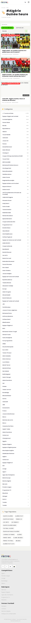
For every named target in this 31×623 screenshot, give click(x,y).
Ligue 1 (3, 573)
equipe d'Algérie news (9, 525)
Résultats (4, 600)
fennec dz (19, 519)
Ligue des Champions (7, 595)
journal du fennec (9, 534)
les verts (6, 522)
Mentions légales (6, 611)
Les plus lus (19, 28)
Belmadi (18, 540)
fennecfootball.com (15, 621)
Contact (4, 608)
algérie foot (19, 516)
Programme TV (6, 597)
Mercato (4, 589)
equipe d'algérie (8, 516)
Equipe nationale (8, 519)
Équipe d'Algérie (6, 592)
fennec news (7, 537)
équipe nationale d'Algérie (11, 531)
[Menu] (28, 2)
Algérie (19, 534)
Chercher (4, 31)
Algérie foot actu (8, 544)
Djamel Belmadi (18, 537)
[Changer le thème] (25, 2)
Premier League (6, 576)
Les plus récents (7, 28)
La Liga (3, 578)
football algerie (8, 528)
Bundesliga (4, 581)
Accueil (3, 7)
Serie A (3, 583)
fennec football (8, 540)
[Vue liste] (29, 31)
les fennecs (15, 522)
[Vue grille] (26, 31)
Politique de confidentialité (9, 613)
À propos (4, 606)
